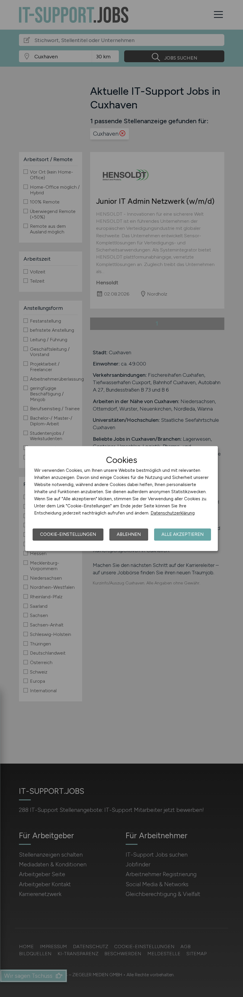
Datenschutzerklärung (173, 513)
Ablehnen (129, 534)
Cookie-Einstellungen (68, 534)
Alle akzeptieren (183, 534)
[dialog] (121, 498)
